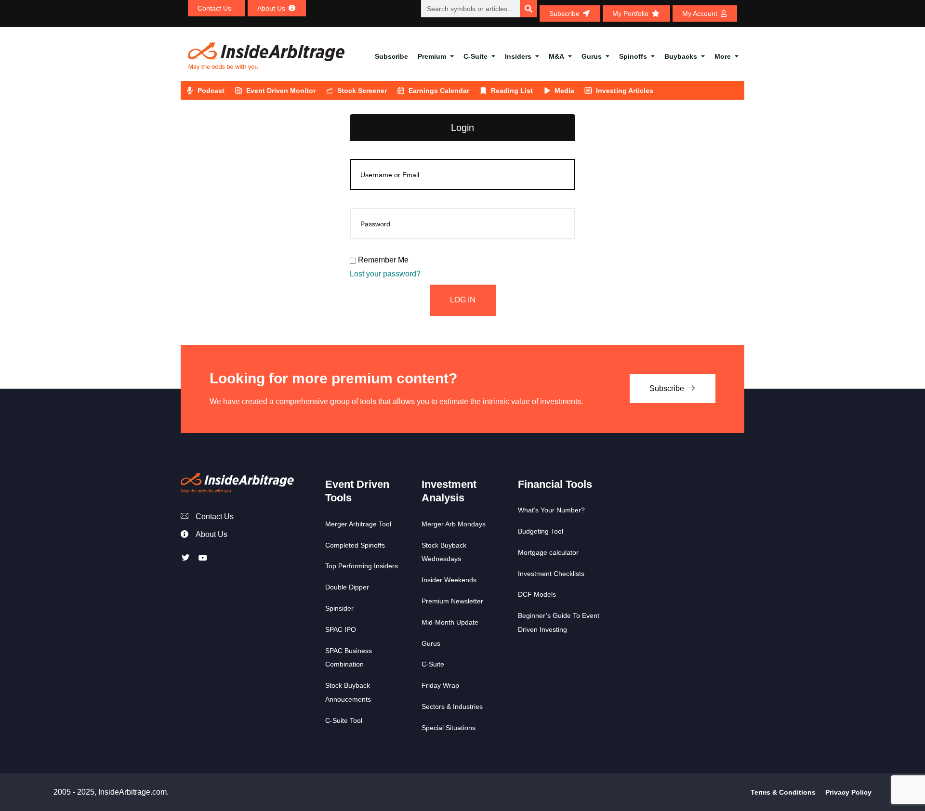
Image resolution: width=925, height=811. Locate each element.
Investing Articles (624, 90)
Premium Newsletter (452, 601)
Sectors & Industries (452, 706)
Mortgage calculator (548, 552)
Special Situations (449, 728)
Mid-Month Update (450, 622)
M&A (556, 56)
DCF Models (537, 594)
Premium (432, 56)
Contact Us (215, 516)
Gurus (591, 56)
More (722, 56)
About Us (211, 534)
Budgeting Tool (540, 531)
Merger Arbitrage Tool (358, 524)
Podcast (211, 90)
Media (564, 90)
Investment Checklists (551, 573)
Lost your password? (385, 274)
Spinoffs (633, 56)
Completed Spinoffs (355, 545)
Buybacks (680, 56)
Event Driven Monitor (281, 90)
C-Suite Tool (343, 720)
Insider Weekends (449, 580)
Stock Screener (362, 90)
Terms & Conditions (783, 792)
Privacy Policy (848, 792)
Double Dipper (347, 587)
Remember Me (382, 260)
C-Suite (475, 56)
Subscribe (391, 56)
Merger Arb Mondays (454, 524)
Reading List (512, 90)
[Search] (528, 8)
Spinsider (339, 608)
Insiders (518, 56)
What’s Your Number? (551, 510)
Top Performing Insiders (361, 566)
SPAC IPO (340, 629)
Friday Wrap (440, 685)
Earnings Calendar (439, 90)
